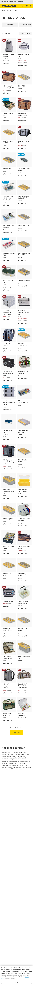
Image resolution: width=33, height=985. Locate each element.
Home (3, 10)
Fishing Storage (12, 10)
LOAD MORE (16, 732)
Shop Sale (17, 1)
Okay (16, 982)
